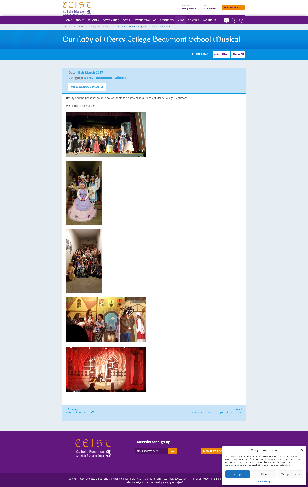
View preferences (290, 474)
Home (68, 20)
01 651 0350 (209, 8)
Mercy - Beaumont (99, 26)
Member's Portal (215, 451)
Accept (237, 474)
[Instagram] (241, 20)
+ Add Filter (221, 54)
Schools (93, 20)
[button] (301, 450)
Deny (264, 474)
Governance (111, 20)
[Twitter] (234, 20)
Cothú (127, 20)
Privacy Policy (264, 481)
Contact (193, 20)
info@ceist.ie (189, 8)
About (80, 20)
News (180, 20)
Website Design (133, 482)
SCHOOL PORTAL (233, 7)
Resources (167, 20)
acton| (177, 482)
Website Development (156, 482)
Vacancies (209, 20)
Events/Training (145, 20)
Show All (238, 54)
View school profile (87, 86)
